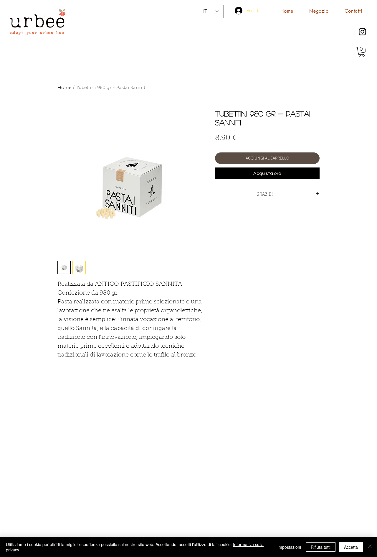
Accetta (351, 547)
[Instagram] (362, 32)
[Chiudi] (369, 547)
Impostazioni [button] (289, 547)
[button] (361, 52)
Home (64, 88)
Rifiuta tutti (320, 547)
